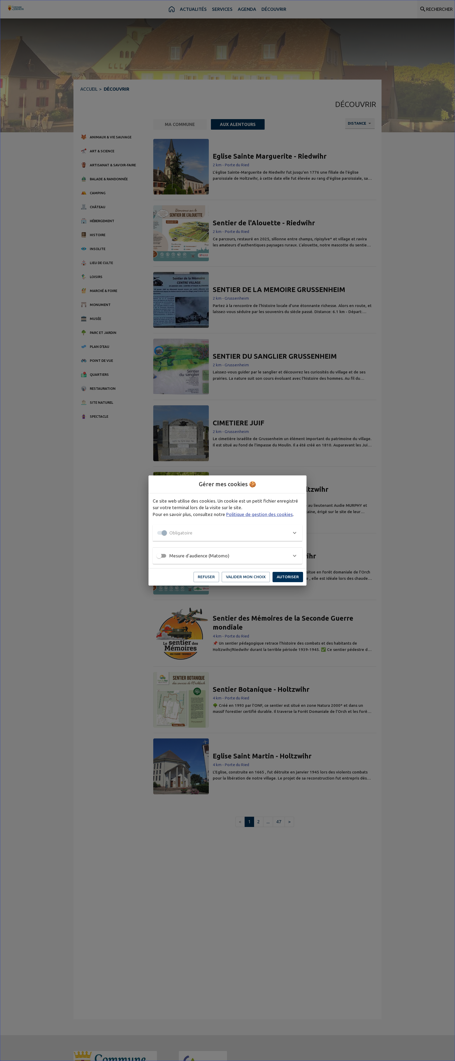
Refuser (206, 577)
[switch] (159, 556)
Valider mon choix (246, 577)
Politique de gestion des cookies (259, 514)
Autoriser (288, 577)
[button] (227, 533)
